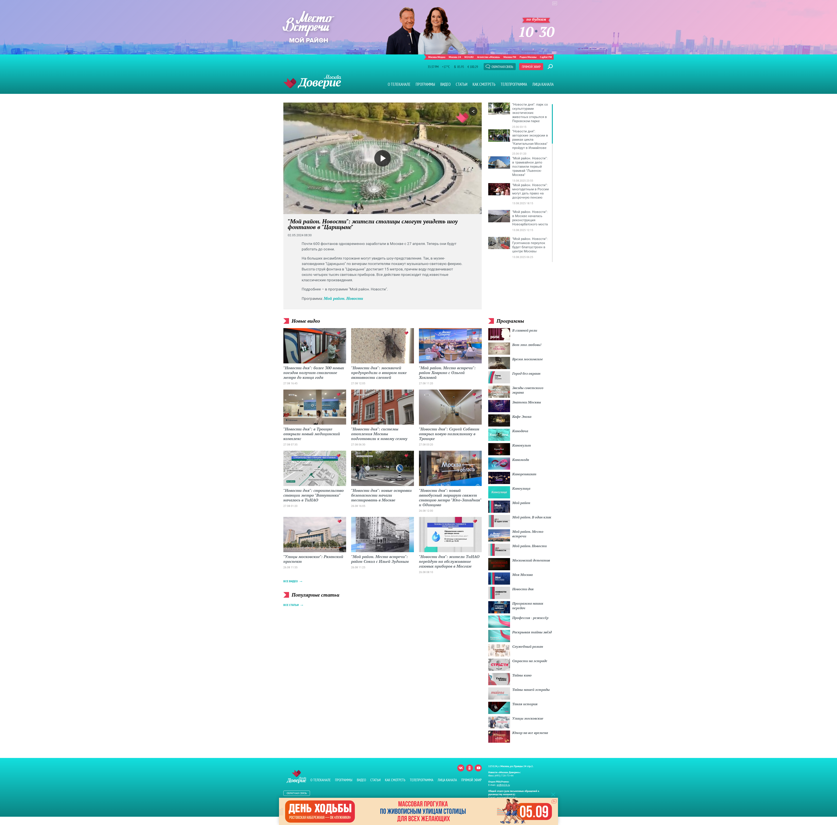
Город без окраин (526, 373)
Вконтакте (460, 767)
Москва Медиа (436, 57)
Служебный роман (527, 646)
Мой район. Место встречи (527, 533)
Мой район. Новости (343, 298)
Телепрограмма (514, 84)
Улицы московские (527, 718)
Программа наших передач (527, 605)
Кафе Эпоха (521, 416)
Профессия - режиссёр (530, 617)
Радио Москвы (528, 57)
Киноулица (521, 488)
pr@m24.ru (503, 784)
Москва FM (510, 57)
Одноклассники (469, 767)
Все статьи (291, 605)
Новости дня (523, 589)
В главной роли (524, 330)
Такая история (525, 704)
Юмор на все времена (530, 732)
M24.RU (469, 57)
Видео (445, 84)
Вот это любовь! (526, 344)
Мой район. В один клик (531, 517)
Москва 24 (455, 57)
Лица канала (543, 84)
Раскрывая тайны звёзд (532, 632)
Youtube (478, 767)
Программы (425, 84)
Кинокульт (521, 445)
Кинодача (520, 431)
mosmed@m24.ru (507, 797)
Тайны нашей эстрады (531, 689)
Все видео (290, 581)
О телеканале (399, 84)
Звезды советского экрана (527, 390)
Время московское (527, 359)
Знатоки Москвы (526, 402)
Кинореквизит (524, 474)
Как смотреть (484, 84)
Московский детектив (531, 560)
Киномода (520, 459)
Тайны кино (522, 675)
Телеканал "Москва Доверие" (312, 81)
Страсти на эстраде (529, 660)
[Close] (553, 794)
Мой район (521, 502)
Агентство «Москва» (488, 57)
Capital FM (546, 57)
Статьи (461, 84)
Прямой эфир (531, 66)
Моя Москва (522, 574)
